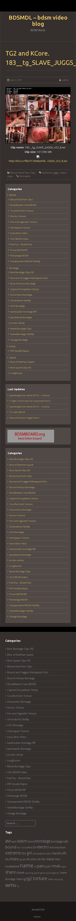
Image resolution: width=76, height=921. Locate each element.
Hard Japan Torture (20, 227)
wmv (10, 885)
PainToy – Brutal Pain (21, 244)
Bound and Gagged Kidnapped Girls (29, 278)
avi (8, 841)
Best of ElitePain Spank (22, 361)
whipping (58, 879)
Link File (40, 859)
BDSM (12, 195)
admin (65, 80)
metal (50, 859)
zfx (18, 886)
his (7, 859)
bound (10, 846)
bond (31, 841)
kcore (31, 859)
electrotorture (58, 847)
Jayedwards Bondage (21, 317)
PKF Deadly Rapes (19, 350)
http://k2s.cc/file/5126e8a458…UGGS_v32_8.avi (38, 161)
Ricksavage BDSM (19, 255)
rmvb (55, 865)
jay (20, 859)
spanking (29, 872)
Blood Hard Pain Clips (23, 172)
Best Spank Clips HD (20, 367)
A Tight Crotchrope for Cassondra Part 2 (30, 400)
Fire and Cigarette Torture (23, 221)
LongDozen (16, 373)
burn (19, 847)
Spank (12, 357)
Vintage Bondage (19, 339)
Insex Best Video (19, 233)
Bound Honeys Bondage (23, 283)
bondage (43, 841)
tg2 (29, 878)
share (63, 172)
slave (10, 176)
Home (37, 916)
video (51, 879)
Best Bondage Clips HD (22, 272)
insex (14, 859)
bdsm (22, 841)
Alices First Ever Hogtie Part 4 (24, 417)
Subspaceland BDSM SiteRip (25, 261)
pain (41, 866)
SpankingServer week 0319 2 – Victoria (29, 395)
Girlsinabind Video (42, 853)
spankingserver (52, 872)
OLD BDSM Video (19, 238)
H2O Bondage (17, 306)
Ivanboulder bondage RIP (23, 311)
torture (40, 878)
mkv (57, 859)
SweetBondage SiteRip (22, 334)
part (48, 866)
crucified (27, 847)
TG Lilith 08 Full (17, 412)
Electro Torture (18, 216)
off (35, 866)
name (26, 865)
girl (29, 852)
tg (25, 879)
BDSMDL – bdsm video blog (38, 20)
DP (34, 847)
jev (24, 859)
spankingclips (39, 872)
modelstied (12, 866)
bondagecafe (59, 841)
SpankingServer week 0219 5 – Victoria (29, 406)
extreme (47, 172)
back (14, 841)
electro (43, 847)
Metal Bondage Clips (20, 328)
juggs (56, 172)
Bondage (14, 268)
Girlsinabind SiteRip (20, 300)
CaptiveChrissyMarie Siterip (24, 289)
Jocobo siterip (17, 322)
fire (24, 853)
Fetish (12, 346)
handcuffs (59, 853)
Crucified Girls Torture (22, 210)
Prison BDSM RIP (19, 250)
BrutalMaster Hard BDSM (23, 205)
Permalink (24, 176)
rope (63, 866)
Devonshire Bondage (21, 294)
